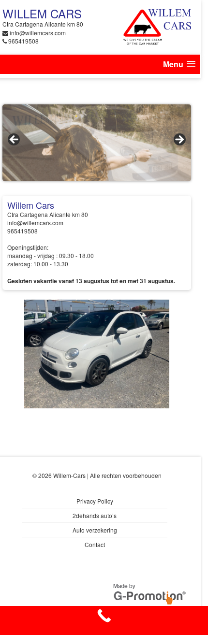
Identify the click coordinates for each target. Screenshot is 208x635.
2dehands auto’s (95, 515)
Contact (95, 544)
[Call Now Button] (104, 620)
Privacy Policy (94, 501)
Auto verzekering (95, 530)
